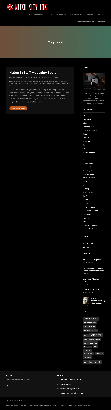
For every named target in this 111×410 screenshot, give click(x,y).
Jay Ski (85, 159)
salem (85, 335)
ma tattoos (39, 81)
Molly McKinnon (88, 174)
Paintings (86, 189)
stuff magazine (30, 83)
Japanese (86, 156)
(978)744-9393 (66, 384)
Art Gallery (87, 119)
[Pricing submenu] (64, 405)
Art (84, 116)
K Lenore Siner (88, 163)
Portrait (85, 200)
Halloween (87, 145)
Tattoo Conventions (90, 225)
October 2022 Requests (92, 260)
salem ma (64, 81)
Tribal (85, 240)
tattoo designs (46, 83)
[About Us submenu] (26, 405)
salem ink (57, 81)
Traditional (87, 232)
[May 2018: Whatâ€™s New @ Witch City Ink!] (86, 300)
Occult (85, 181)
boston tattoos (15, 81)
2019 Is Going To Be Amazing (94, 290)
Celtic (85, 134)
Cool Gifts (86, 138)
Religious (86, 203)
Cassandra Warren (90, 130)
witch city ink (92, 362)
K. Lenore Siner (88, 167)
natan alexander (90, 331)
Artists (13, 78)
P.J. (84, 185)
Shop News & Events (26, 78)
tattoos (61, 83)
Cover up (86, 141)
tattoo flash (55, 83)
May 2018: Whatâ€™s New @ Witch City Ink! (98, 300)
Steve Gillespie (88, 214)
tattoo (35, 78)
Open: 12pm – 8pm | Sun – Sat (71, 393)
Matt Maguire (88, 170)
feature (33, 81)
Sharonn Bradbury (90, 207)
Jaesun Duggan (89, 152)
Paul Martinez (88, 192)
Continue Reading (18, 108)
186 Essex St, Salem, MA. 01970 (71, 380)
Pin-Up (85, 196)
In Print (18, 78)
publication (50, 81)
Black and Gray (88, 127)
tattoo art (38, 83)
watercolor (87, 247)
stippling (86, 218)
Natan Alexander (89, 178)
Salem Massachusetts (92, 339)
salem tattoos (13, 83)
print (45, 81)
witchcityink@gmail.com (69, 389)
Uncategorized (88, 243)
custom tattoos (26, 81)
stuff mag (22, 83)
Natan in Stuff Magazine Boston (33, 72)
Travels (85, 236)
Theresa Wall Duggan (91, 229)
